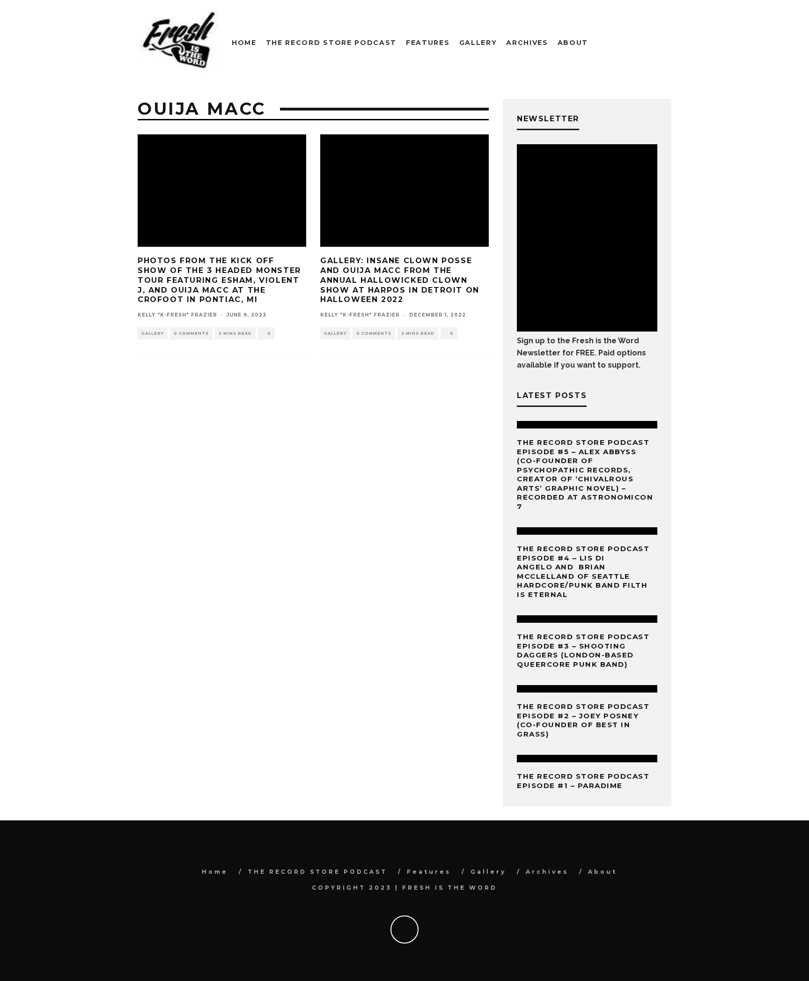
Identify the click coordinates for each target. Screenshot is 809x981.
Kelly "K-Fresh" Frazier (177, 315)
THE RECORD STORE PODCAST (331, 42)
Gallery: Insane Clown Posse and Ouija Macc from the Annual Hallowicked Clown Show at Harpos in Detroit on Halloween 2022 (399, 280)
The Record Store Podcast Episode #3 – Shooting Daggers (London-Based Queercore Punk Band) (583, 650)
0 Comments (191, 333)
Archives (527, 42)
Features (427, 42)
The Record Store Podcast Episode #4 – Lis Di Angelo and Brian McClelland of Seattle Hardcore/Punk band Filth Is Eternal (583, 571)
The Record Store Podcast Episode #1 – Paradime (583, 781)
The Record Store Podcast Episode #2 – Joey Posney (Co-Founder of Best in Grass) (583, 720)
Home (244, 42)
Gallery (478, 42)
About (573, 42)
